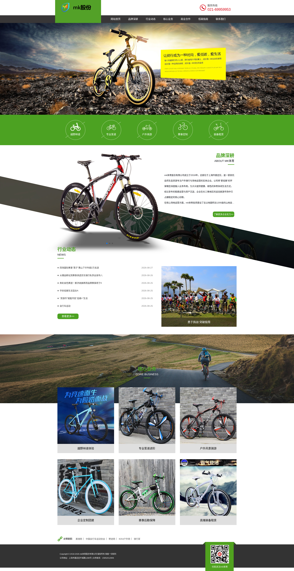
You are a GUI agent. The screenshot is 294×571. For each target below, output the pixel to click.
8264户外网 (124, 539)
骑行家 (137, 539)
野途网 (112, 539)
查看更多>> (68, 316)
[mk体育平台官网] (78, 7)
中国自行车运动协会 (95, 539)
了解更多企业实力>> (223, 214)
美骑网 (79, 539)
